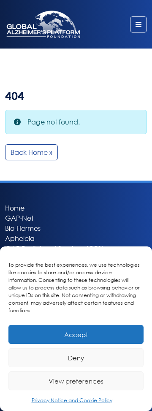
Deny (76, 358)
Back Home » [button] (31, 152)
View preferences (76, 381)
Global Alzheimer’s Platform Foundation (43, 24)
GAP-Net (19, 218)
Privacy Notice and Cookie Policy (72, 400)
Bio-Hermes (23, 228)
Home (14, 207)
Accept (76, 334)
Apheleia (20, 238)
